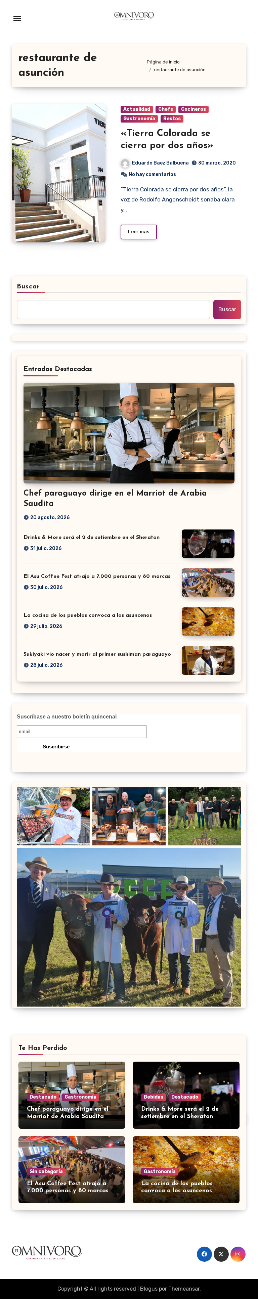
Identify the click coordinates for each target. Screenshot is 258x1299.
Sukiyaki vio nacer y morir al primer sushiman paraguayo (97, 654)
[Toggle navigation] (17, 18)
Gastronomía (139, 119)
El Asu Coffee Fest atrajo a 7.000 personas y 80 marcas (97, 576)
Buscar (28, 286)
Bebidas (153, 1097)
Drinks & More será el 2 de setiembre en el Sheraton (92, 537)
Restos (172, 119)
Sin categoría (46, 1171)
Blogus (149, 1289)
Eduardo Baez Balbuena (160, 163)
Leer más (138, 232)
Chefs (165, 109)
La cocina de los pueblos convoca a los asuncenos (88, 615)
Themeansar (184, 1289)
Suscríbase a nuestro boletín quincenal (67, 717)
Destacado (43, 1097)
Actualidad (136, 109)
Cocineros (193, 109)
